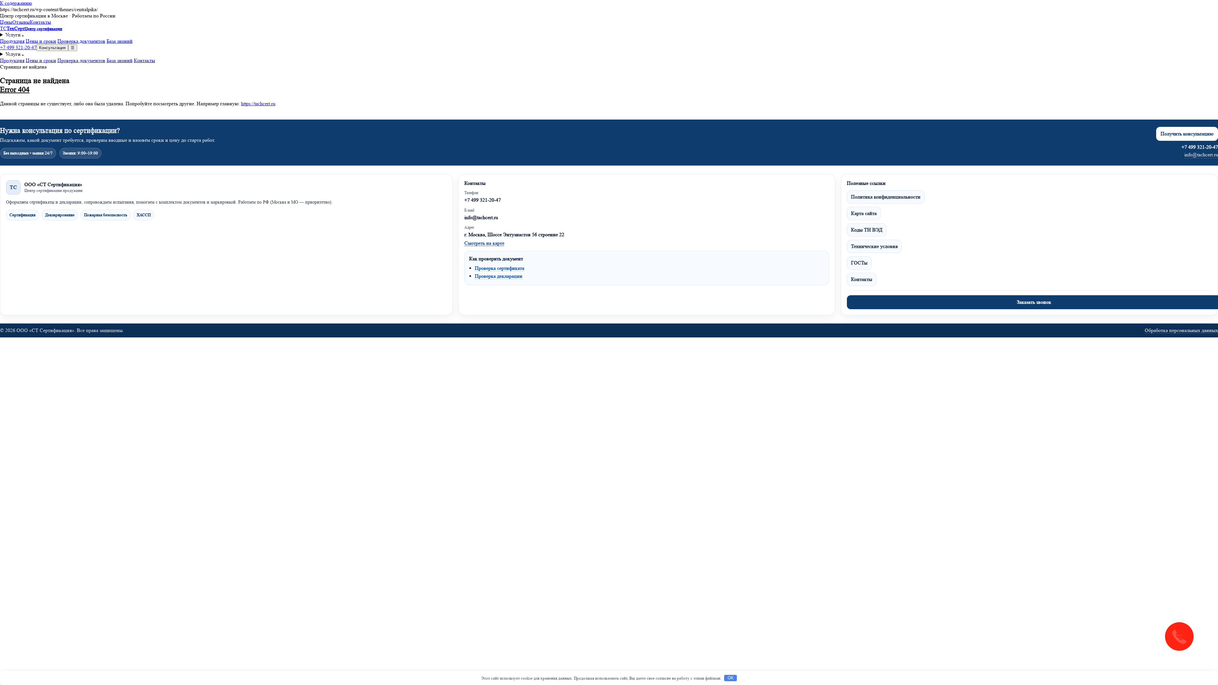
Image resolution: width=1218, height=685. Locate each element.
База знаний (120, 41)
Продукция (12, 41)
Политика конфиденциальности (885, 197)
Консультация (52, 47)
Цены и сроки (41, 41)
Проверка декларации (498, 276)
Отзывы (21, 22)
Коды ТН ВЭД (866, 230)
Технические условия (874, 246)
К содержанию (16, 3)
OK (731, 677)
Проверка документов (81, 41)
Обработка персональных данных (1181, 330)
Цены (6, 22)
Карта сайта (864, 213)
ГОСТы (859, 263)
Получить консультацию (1187, 134)
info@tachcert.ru (1201, 155)
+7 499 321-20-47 (18, 47)
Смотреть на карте (484, 243)
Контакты (40, 22)
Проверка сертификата (499, 268)
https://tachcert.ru (258, 104)
